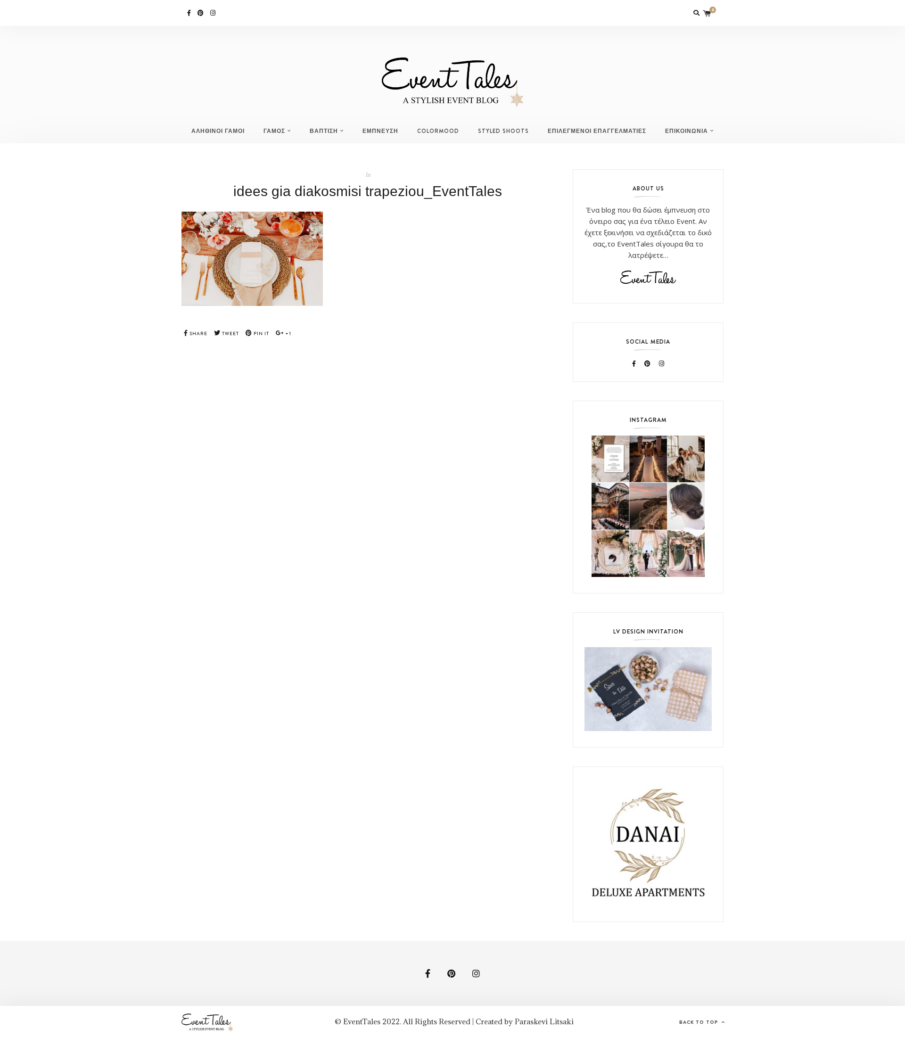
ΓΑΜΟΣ (274, 131)
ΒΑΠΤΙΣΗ (324, 131)
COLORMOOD (438, 131)
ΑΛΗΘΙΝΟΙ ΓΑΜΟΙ (218, 131)
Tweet (230, 333)
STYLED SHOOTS (503, 131)
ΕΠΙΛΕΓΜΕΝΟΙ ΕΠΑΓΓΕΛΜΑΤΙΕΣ (597, 131)
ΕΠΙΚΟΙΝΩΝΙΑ (686, 131)
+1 (287, 333)
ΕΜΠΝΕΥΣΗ (380, 131)
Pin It (260, 333)
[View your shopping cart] (707, 13)
